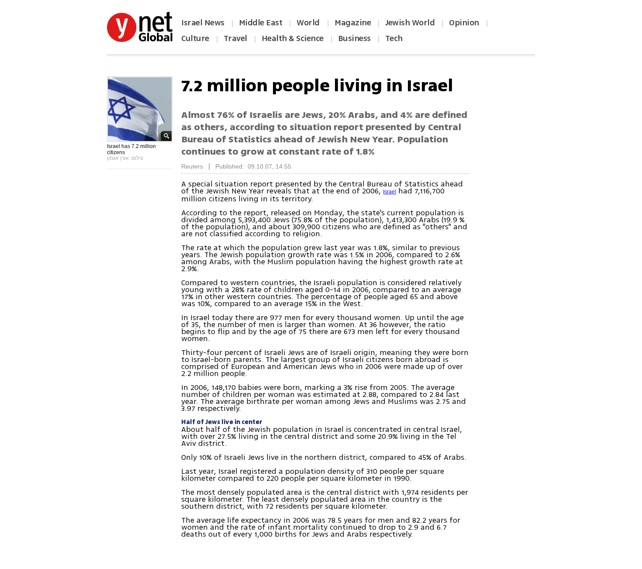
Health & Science (293, 38)
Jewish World (410, 23)
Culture (195, 38)
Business (354, 38)
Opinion (464, 23)
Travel (235, 38)
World (309, 23)
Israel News (202, 23)
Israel (389, 192)
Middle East (261, 23)
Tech (394, 38)
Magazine (353, 23)
